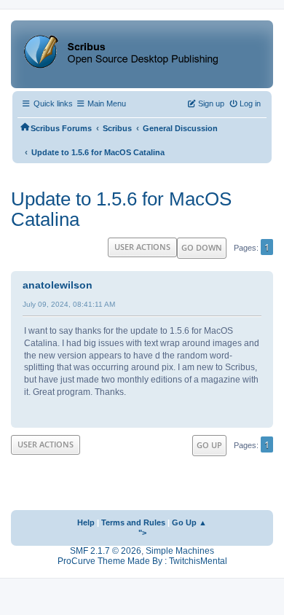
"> (142, 532)
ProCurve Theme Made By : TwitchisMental (142, 561)
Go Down (201, 247)
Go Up (209, 444)
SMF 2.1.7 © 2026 (105, 551)
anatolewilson (57, 285)
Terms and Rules (133, 522)
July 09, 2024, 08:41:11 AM (69, 304)
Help (86, 522)
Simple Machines (180, 551)
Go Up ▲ (189, 522)
